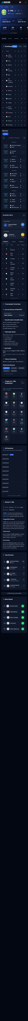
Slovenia (5, 514)
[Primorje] (7, 294)
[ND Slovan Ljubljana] (7, 279)
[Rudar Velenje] (7, 249)
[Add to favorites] (15, 10)
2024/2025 (21, 368)
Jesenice (14, 574)
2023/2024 (6, 371)
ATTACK (14, 241)
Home (20, 46)
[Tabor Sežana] (7, 254)
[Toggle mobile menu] (25, 2)
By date (5, 134)
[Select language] (21, 2)
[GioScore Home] (5, 2)
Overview (4, 38)
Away (25, 46)
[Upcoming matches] (24, 137)
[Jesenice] (7, 258)
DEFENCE (21, 241)
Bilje (13, 562)
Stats (22, 38)
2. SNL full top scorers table (14, 593)
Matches (10, 38)
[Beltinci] (7, 263)
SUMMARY (5, 241)
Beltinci (13, 568)
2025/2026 (14, 368)
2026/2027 (6, 368)
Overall (14, 46)
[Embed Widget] (21, 10)
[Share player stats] (24, 215)
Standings (16, 38)
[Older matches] (3, 137)
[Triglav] (7, 268)
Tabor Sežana (8, 315)
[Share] (18, 10)
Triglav (13, 586)
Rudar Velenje (15, 580)
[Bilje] (7, 289)
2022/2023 (13, 371)
